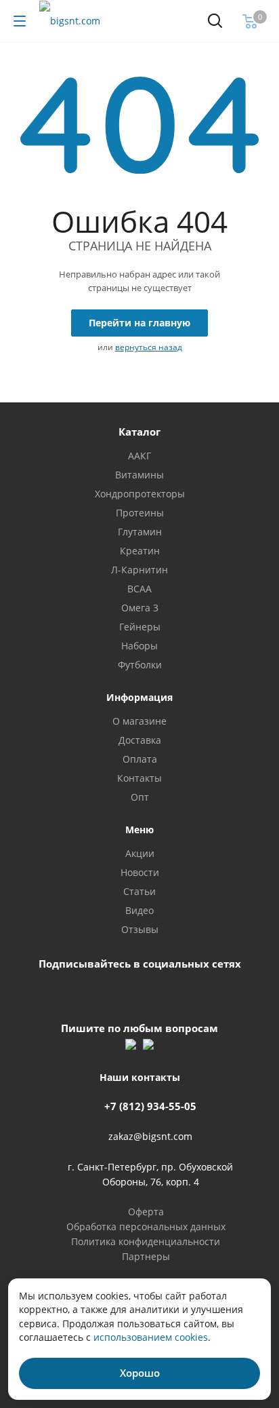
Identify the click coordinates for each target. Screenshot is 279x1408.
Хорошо (140, 1373)
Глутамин (140, 531)
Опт (140, 797)
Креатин (140, 550)
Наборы (139, 645)
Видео (139, 910)
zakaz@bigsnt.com (150, 1136)
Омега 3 (139, 607)
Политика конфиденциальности (145, 1241)
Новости (140, 872)
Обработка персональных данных (146, 1226)
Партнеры (146, 1256)
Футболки (140, 664)
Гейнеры (139, 626)
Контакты (139, 778)
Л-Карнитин (139, 569)
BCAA (139, 588)
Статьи (139, 891)
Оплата (140, 759)
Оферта (146, 1211)
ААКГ (139, 455)
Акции (139, 853)
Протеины (140, 512)
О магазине (139, 721)
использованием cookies (150, 1337)
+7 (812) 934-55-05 (150, 1106)
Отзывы (139, 929)
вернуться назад (148, 347)
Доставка (140, 740)
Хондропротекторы (140, 493)
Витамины (139, 474)
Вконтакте (120, 994)
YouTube (152, 994)
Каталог (139, 431)
